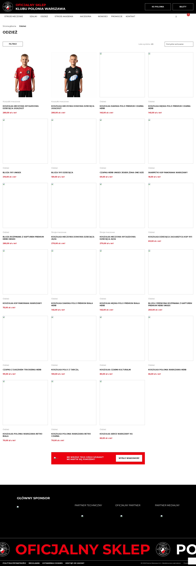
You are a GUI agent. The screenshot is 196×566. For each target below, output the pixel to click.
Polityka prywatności (14, 563)
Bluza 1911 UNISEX (12, 172)
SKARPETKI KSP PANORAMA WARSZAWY (168, 172)
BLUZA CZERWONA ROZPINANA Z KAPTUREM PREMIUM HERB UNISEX (170, 304)
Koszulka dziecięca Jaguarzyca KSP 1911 (170, 237)
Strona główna (9, 26)
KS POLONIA (158, 7)
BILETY (183, 7)
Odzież (103, 102)
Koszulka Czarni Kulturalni (115, 370)
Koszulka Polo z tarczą (64, 370)
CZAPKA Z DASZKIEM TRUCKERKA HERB (22, 370)
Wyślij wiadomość (129, 458)
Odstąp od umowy (74, 563)
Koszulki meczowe (11, 102)
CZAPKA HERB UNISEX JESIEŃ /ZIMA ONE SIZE (122, 172)
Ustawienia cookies (52, 563)
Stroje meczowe (58, 232)
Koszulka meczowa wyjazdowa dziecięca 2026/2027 (21, 107)
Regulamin (34, 563)
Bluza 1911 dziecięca (62, 172)
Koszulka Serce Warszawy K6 (116, 434)
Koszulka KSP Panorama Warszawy (22, 303)
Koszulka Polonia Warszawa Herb (167, 370)
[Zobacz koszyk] (186, 17)
